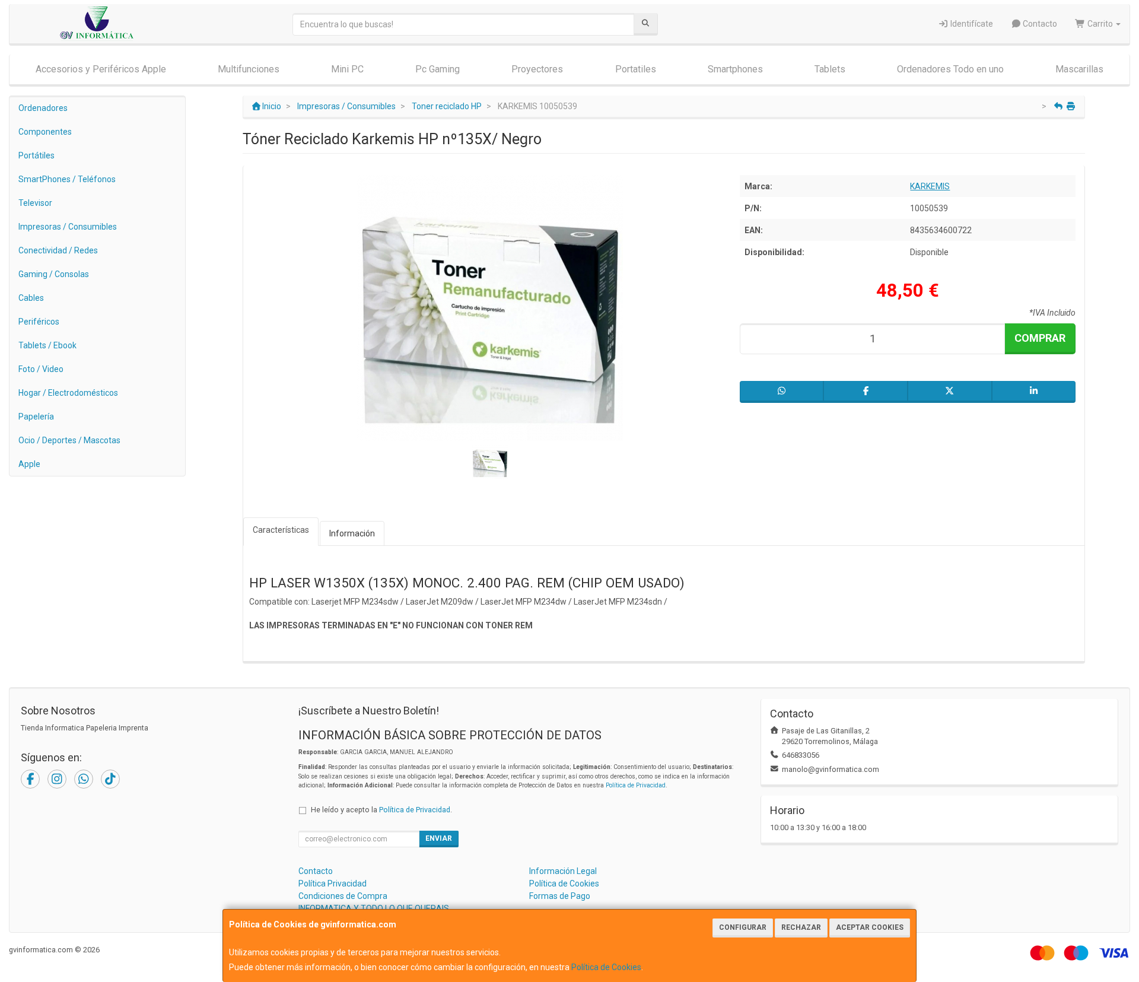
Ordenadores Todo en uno (950, 69)
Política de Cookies (606, 967)
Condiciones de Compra (342, 896)
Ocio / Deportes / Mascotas (69, 440)
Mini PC (347, 69)
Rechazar (801, 927)
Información (352, 533)
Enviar (438, 838)
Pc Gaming (437, 69)
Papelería (36, 416)
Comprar (1039, 338)
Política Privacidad (332, 883)
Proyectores (537, 69)
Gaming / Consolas (53, 274)
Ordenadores (43, 108)
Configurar (742, 927)
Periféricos (38, 321)
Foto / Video (40, 369)
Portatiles (635, 69)
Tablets (830, 69)
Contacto (1039, 23)
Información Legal (563, 871)
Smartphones (735, 69)
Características (281, 530)
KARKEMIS (930, 186)
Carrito (1100, 23)
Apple (29, 464)
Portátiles (36, 155)
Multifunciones (248, 69)
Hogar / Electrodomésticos (68, 393)
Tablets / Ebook (47, 345)
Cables (31, 298)
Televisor (35, 203)
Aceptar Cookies (869, 927)
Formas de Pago (559, 896)
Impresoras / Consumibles (67, 226)
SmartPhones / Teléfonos (67, 179)
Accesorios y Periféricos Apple (101, 69)
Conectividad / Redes (58, 250)
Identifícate (971, 23)
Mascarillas (1079, 69)
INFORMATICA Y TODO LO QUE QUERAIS (373, 908)
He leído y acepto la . (381, 809)
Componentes (45, 131)
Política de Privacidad (636, 785)
